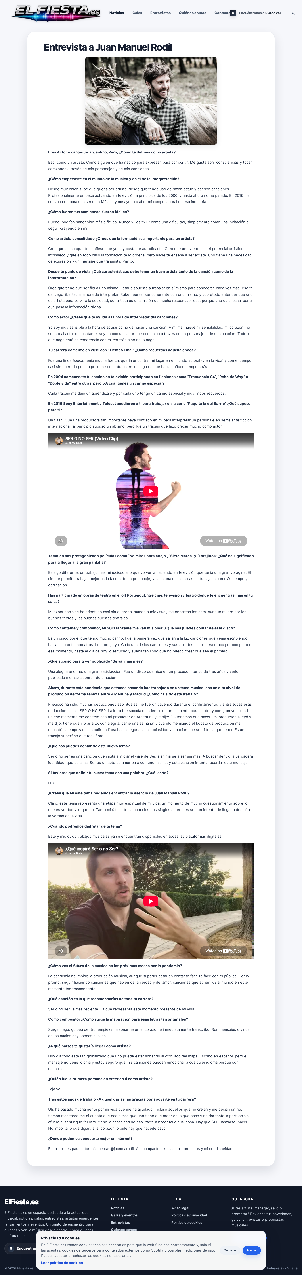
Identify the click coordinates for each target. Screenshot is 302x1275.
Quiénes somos (192, 13)
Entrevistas (160, 13)
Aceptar (252, 1250)
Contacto (222, 13)
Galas (137, 13)
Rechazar (230, 1250)
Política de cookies (186, 1222)
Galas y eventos (124, 1215)
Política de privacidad (189, 1215)
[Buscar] (293, 13)
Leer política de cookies (62, 1262)
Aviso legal (180, 1208)
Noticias (116, 13)
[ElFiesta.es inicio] (55, 13)
